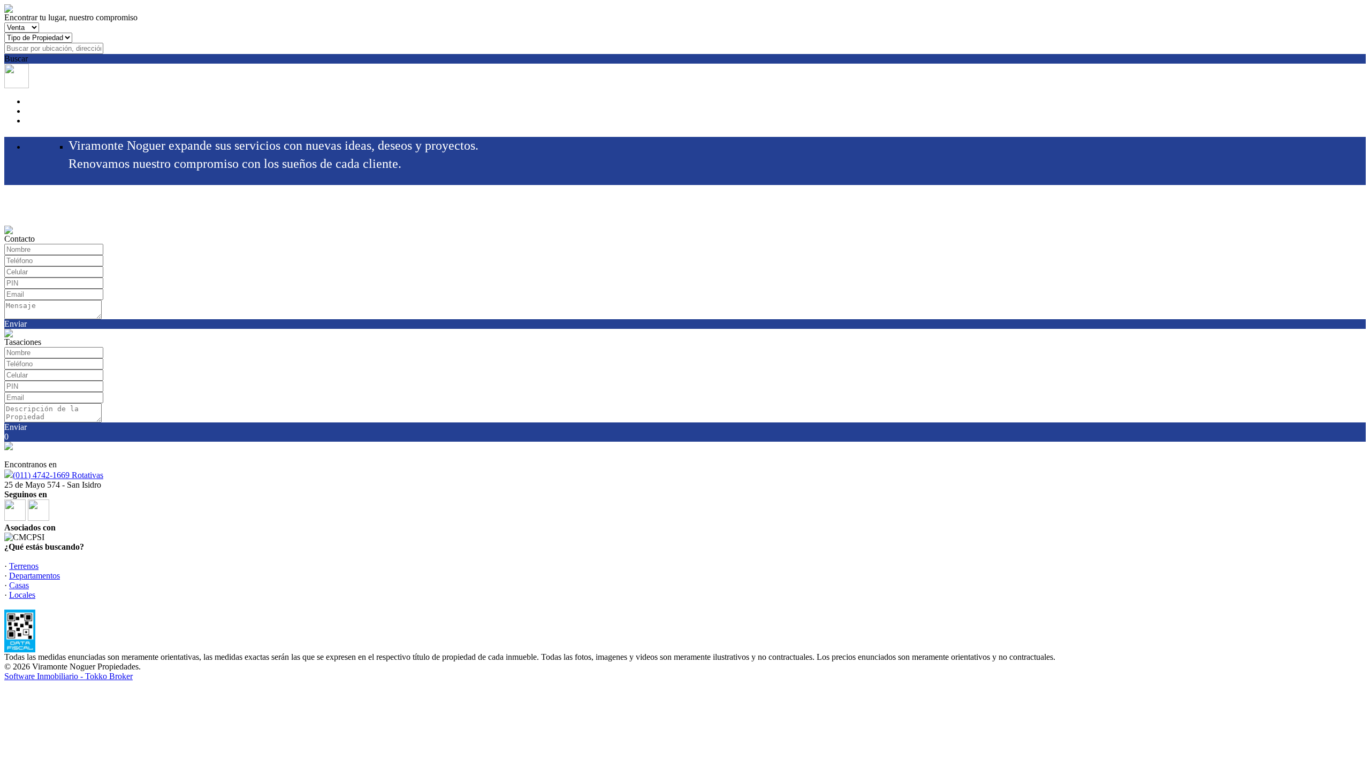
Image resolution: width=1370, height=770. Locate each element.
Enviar (15, 323)
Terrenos (24, 566)
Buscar (16, 58)
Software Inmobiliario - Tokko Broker (68, 676)
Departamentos (34, 575)
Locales (22, 594)
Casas (19, 585)
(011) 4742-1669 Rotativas (58, 475)
